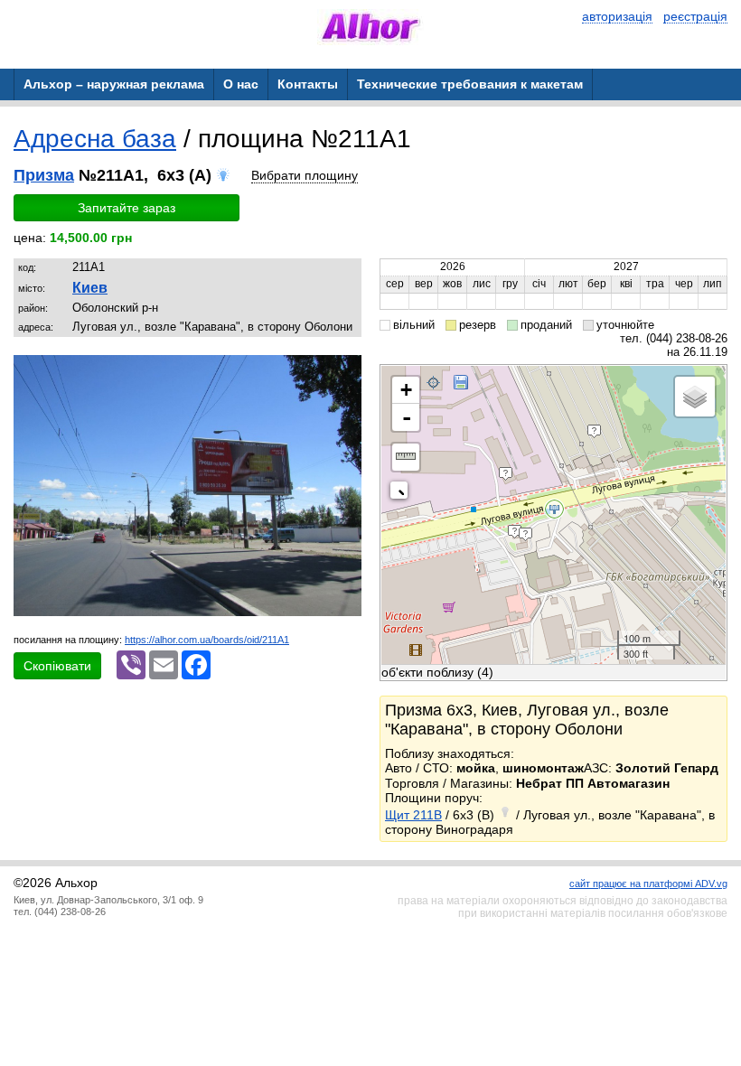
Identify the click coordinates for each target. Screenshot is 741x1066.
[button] (345, 371)
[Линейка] (405, 457)
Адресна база (95, 139)
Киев (90, 287)
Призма (44, 175)
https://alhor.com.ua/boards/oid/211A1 (207, 639)
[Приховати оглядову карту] (402, 493)
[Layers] (695, 396)
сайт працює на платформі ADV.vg (648, 883)
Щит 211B (413, 815)
